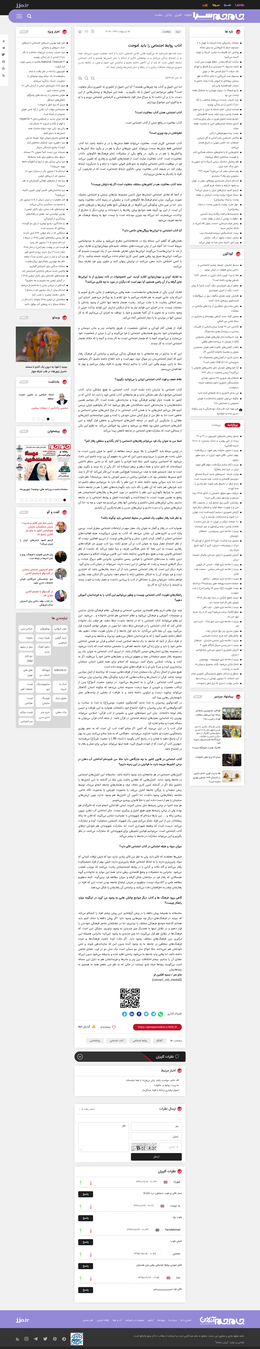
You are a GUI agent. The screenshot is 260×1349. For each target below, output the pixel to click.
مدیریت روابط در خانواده (166, 1085)
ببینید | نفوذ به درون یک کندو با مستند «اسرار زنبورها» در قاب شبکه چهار (46, 369)
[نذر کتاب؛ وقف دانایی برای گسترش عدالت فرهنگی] (61, 598)
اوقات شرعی (103, 1320)
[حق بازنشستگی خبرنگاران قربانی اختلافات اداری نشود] (61, 576)
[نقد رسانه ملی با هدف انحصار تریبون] (60, 399)
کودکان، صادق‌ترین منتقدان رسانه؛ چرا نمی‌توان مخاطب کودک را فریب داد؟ (207, 715)
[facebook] (139, 1014)
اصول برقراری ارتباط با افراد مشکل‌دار (160, 1090)
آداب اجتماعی (116, 1041)
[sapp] (3, 69)
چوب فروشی (60, 629)
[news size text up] (80, 78)
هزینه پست (43, 638)
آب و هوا (117, 1320)
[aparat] (3, 62)
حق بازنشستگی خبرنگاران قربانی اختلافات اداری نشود (36, 581)
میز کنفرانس (26, 721)
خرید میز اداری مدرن (44, 714)
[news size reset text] (87, 78)
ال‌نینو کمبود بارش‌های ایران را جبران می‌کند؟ (36, 542)
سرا (178, 32)
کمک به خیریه (63, 686)
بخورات (29, 638)
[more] (197, 696)
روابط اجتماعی (140, 1041)
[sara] (218, 16)
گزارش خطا (84, 1027)
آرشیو (151, 1320)
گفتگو (159, 1041)
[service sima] (216, 6)
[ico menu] (20, 16)
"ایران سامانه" (222, 1342)
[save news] (92, 32)
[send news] (86, 32)
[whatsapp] (160, 1014)
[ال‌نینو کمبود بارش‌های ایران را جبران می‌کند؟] (61, 533)
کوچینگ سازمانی (45, 700)
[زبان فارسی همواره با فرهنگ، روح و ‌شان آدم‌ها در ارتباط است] (61, 557)
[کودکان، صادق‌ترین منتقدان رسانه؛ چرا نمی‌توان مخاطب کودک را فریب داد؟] (230, 714)
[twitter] (3, 55)
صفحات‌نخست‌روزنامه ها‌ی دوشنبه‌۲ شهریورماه (44, 489)
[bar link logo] (22, 6)
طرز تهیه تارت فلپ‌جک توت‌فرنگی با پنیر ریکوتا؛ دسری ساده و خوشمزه (215, 411)
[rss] (3, 76)
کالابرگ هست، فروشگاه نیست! (206, 748)
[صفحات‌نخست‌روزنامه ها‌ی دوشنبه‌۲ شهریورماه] (43, 462)
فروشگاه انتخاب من (44, 672)
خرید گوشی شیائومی (61, 640)
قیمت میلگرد (26, 712)
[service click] (205, 6)
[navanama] (239, 6)
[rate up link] (80, 1183)
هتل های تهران (28, 672)
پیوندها (161, 1320)
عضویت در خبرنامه (134, 1320)
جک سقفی (61, 712)
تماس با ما (186, 1320)
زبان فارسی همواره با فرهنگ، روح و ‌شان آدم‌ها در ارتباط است (36, 556)
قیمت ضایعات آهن (26, 686)
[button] (52, 419)
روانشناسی (95, 1041)
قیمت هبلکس (29, 700)
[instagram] (3, 42)
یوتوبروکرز (44, 629)
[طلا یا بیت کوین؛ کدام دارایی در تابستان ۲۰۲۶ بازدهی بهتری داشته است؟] (230, 777)
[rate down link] (91, 1183)
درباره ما (173, 1320)
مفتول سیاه (61, 698)
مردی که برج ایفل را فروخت (207, 757)
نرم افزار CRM (29, 658)
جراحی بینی (27, 629)
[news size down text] (93, 78)
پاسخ (86, 1194)
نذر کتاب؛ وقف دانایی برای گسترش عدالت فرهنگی (36, 603)
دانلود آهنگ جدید (43, 649)
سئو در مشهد (26, 647)
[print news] (80, 32)
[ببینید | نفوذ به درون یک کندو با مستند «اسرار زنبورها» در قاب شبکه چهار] (43, 344)
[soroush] (124, 1014)
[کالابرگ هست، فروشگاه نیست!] (230, 737)
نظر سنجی (88, 1320)
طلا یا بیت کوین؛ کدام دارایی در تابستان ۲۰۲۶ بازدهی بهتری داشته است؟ (206, 778)
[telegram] (3, 48)
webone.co (60, 670)
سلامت (166, 32)
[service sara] (227, 6)
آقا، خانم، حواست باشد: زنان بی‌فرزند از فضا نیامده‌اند (152, 1080)
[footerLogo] (222, 1320)
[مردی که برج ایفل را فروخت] (230, 760)
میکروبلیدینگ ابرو (43, 686)
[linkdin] (131, 1014)
